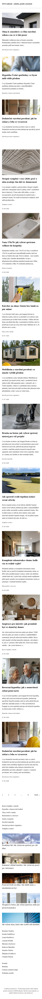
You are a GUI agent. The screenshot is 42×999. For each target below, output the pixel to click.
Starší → (37, 795)
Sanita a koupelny (7, 268)
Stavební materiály (7, 459)
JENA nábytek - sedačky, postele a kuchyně (17, 4)
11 (28, 795)
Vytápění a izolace (7, 204)
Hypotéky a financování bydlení (11, 93)
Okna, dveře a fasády (7, 331)
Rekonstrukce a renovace (9, 586)
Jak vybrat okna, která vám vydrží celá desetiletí (20, 924)
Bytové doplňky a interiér (9, 649)
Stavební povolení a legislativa (10, 49)
